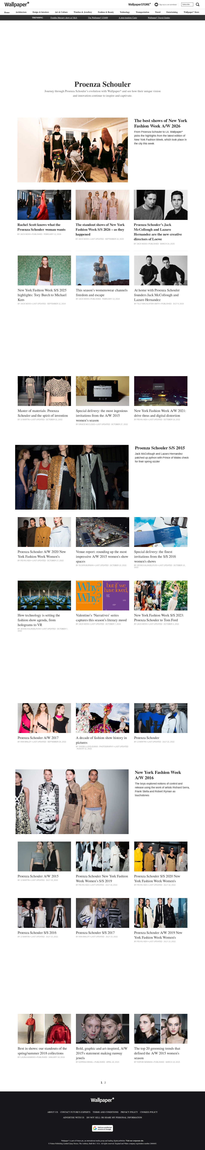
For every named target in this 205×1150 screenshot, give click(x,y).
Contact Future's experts (75, 1112)
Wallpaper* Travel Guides (159, 17)
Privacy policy (129, 1112)
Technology (125, 12)
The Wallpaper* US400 (98, 17)
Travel (157, 12)
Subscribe (186, 4)
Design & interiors (41, 12)
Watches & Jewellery (83, 12)
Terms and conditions (105, 1112)
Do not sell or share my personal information (114, 1117)
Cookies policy (149, 1112)
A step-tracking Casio (128, 17)
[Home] (6, 12)
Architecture (21, 12)
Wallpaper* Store (191, 12)
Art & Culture (61, 12)
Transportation (142, 12)
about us (52, 1112)
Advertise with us (73, 1117)
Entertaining (172, 12)
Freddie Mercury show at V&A (64, 17)
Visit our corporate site (134, 1140)
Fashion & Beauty (106, 12)
